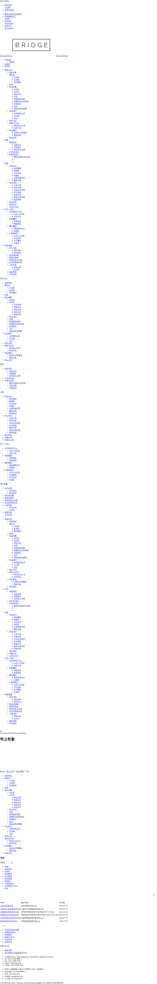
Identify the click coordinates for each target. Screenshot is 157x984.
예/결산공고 (9, 937)
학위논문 (13, 428)
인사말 (12, 288)
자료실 (12, 480)
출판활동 (8, 463)
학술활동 (8, 455)
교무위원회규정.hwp (29, 906)
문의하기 (8, 942)
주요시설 (13, 507)
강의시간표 (9, 440)
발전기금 (8, 343)
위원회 (7, 881)
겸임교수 (17, 309)
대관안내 (13, 350)
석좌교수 (17, 314)
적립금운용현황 (15, 331)
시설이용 (8, 505)
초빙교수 (17, 312)
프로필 (12, 290)
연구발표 (13, 425)
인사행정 (8, 876)
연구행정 (8, 879)
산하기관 (13, 453)
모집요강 (13, 371)
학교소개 (10, 771)
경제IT (12, 406)
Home (2, 771)
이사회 (12, 338)
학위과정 (8, 368)
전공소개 (8, 396)
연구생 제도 (9, 378)
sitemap (7, 64)
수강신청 (13, 418)
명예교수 (17, 307)
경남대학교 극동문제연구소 (16, 953)
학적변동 (13, 432)
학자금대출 (9, 495)
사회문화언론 (14, 408)
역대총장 (13, 292)
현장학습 (13, 458)
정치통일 (13, 399)
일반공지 (13, 493)
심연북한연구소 (11, 448)
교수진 (12, 302)
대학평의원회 (14, 321)
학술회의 (13, 460)
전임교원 (17, 304)
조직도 (12, 300)
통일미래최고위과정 (17, 383)
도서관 (12, 510)
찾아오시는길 (14, 348)
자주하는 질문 (15, 376)
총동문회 (8, 512)
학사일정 (8, 435)
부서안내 (13, 317)
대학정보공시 (10, 932)
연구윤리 (13, 477)
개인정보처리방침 (12, 930)
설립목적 (8, 283)
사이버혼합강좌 (11, 503)
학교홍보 (8, 353)
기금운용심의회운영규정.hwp (32, 918)
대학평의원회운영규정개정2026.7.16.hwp (37, 912)
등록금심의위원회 (16, 324)
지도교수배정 (14, 423)
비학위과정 (9, 381)
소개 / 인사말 (14, 451)
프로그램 (13, 385)
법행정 (12, 401)
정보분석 (13, 413)
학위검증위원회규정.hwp (30, 921)
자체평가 (13, 326)
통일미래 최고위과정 (13, 14)
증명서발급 (9, 10)
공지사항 (8, 488)
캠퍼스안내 (9, 345)
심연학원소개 (14, 336)
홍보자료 (13, 358)
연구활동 (13, 475)
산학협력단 (9, 470)
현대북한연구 (14, 465)
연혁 (6, 295)
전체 (6, 867)
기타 (6, 888)
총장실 (7, 285)
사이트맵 (8, 939)
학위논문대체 (14, 430)
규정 (11, 319)
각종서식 (8, 437)
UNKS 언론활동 (15, 355)
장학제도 (13, 373)
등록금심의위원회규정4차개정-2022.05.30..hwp (40, 915)
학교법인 (8, 333)
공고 (11, 329)
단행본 (12, 468)
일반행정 (8, 874)
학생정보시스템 (11, 500)
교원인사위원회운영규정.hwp (32, 909)
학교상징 (8, 360)
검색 (154, 895)
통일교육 (13, 411)
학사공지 (13, 490)
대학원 (7, 871)
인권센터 (8, 515)
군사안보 (13, 404)
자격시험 (13, 420)
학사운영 (8, 416)
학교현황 (8, 297)
